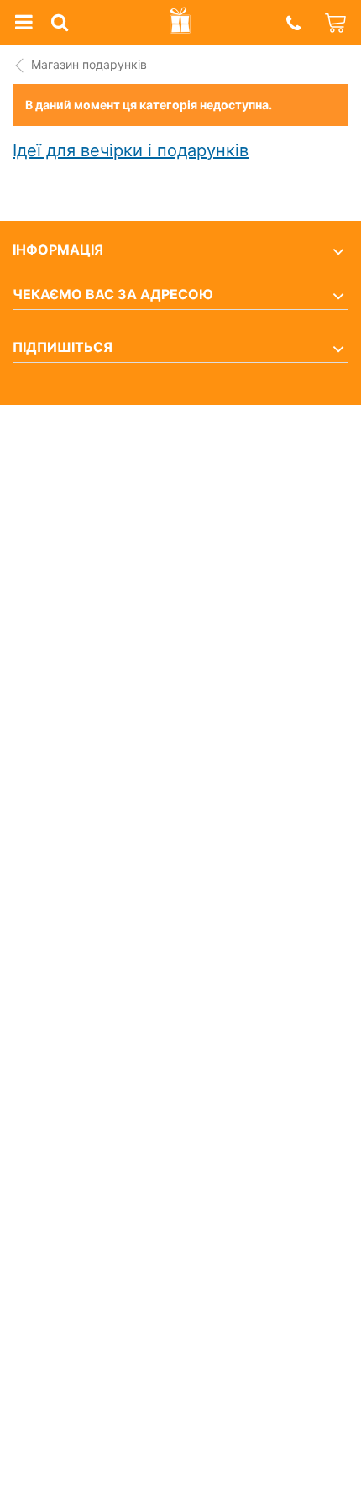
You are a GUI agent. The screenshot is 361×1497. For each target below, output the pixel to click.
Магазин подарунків (89, 64)
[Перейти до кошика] (336, 22)
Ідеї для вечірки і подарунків (131, 150)
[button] (293, 23)
